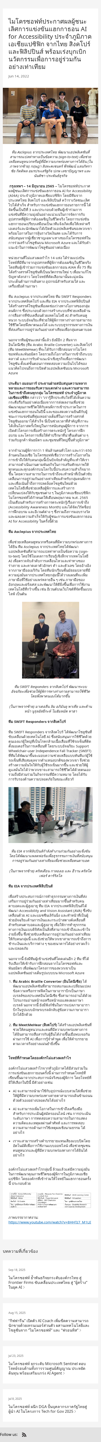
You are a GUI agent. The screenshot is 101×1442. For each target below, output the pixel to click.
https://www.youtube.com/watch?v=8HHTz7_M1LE (49, 1222)
